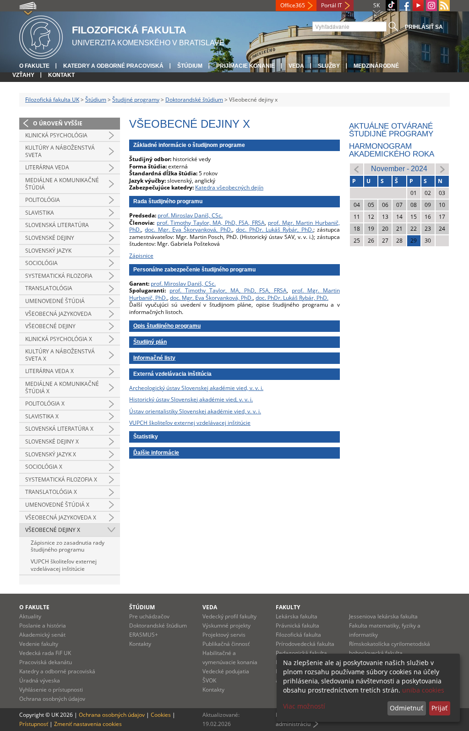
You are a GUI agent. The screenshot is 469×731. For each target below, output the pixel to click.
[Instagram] (431, 5)
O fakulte (34, 66)
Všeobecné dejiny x (52, 530)
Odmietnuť (406, 708)
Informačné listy (154, 358)
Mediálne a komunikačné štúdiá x (62, 387)
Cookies (161, 715)
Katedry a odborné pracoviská (113, 66)
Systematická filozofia (59, 276)
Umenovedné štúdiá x (57, 505)
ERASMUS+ (143, 635)
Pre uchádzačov (149, 616)
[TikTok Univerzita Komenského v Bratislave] (391, 5)
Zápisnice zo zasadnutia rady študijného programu (67, 546)
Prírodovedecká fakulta (305, 644)
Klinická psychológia (56, 135)
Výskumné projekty (226, 625)
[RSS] (444, 5)
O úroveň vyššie (57, 123)
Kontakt (61, 75)
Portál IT (331, 5)
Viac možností (304, 706)
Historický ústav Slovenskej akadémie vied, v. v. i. (191, 399)
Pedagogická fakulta (301, 653)
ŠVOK (209, 680)
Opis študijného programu (167, 326)
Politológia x (45, 403)
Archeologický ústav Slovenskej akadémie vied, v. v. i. (196, 388)
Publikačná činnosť (226, 644)
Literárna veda (47, 167)
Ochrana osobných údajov (52, 699)
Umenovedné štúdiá (55, 301)
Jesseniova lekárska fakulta (383, 616)
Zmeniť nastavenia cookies (88, 724)
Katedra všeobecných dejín (229, 187)
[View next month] (442, 169)
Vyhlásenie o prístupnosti (51, 689)
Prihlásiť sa (424, 27)
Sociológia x (43, 467)
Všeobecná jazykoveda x (60, 517)
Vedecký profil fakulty (229, 616)
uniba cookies (423, 690)
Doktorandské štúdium (194, 99)
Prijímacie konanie (245, 66)
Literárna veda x (49, 371)
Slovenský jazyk (48, 250)
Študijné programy (135, 99)
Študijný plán (150, 342)
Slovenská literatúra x (59, 429)
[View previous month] (356, 169)
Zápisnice (141, 256)
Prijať (439, 708)
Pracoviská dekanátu (45, 662)
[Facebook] (404, 5)
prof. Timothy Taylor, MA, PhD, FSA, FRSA (211, 223)
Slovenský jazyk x (50, 454)
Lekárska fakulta (296, 616)
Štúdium (189, 66)
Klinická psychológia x (58, 339)
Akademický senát (42, 635)
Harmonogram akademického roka (391, 150)
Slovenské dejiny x (52, 441)
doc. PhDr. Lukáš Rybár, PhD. (274, 229)
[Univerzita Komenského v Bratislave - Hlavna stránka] (41, 36)
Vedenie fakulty (38, 644)
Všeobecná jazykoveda (58, 314)
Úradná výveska (39, 680)
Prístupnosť (33, 724)
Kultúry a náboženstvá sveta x (60, 355)
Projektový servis (223, 635)
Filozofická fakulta (298, 635)
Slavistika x (42, 416)
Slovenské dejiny (49, 238)
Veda (296, 66)
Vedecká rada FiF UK (45, 653)
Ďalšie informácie (156, 452)
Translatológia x (51, 492)
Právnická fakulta (297, 625)
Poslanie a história (42, 625)
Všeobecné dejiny (50, 326)
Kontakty (140, 644)
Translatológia (48, 288)
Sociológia (41, 263)
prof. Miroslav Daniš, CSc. (190, 215)
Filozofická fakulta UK (52, 99)
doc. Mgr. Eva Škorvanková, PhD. (188, 229)
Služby (329, 66)
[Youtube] (418, 5)
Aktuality (30, 616)
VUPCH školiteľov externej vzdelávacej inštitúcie (64, 565)
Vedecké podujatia (225, 671)
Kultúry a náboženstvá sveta (60, 151)
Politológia (42, 200)
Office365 (292, 5)
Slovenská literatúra (57, 225)
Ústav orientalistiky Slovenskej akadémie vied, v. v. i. (195, 411)
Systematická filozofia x (61, 479)
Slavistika (39, 213)
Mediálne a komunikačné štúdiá (62, 183)
